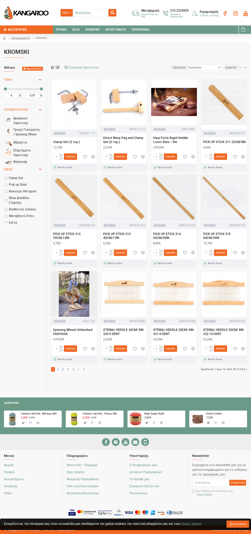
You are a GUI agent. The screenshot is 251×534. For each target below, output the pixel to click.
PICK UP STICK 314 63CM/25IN (167, 236)
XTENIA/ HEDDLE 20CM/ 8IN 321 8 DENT (173, 332)
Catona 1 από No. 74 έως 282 (100, 413)
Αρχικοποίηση (34, 68)
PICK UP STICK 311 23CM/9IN (224, 142)
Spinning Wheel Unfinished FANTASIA (72, 332)
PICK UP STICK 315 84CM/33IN (217, 236)
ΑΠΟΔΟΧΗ (240, 524)
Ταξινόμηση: (179, 67)
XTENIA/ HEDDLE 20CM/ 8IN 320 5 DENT (123, 332)
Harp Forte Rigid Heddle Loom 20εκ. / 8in (170, 140)
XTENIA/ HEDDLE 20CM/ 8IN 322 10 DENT (223, 332)
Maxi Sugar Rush (154, 413)
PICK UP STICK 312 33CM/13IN (67, 236)
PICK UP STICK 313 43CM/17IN (117, 236)
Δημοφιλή (11, 402)
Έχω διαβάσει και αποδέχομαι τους (214, 493)
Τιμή (8, 80)
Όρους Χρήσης (192, 524)
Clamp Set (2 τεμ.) (66, 142)
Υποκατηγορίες (16, 110)
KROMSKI (59, 133)
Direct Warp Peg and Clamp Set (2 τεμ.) (123, 140)
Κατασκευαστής (20, 38)
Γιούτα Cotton (214, 413)
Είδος (8, 169)
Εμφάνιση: (231, 67)
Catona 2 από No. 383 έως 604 (38, 413)
